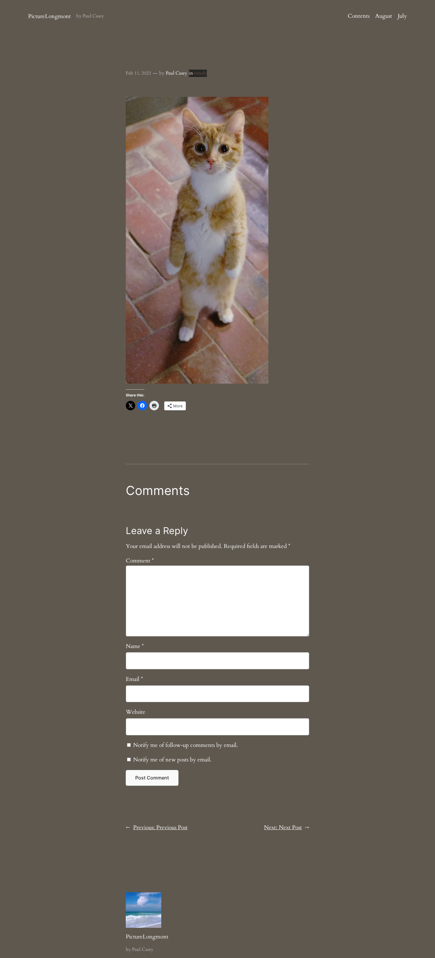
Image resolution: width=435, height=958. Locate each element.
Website (135, 712)
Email (134, 679)
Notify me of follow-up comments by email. (185, 745)
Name (135, 646)
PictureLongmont (49, 16)
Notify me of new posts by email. (172, 759)
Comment (140, 561)
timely (200, 73)
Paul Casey (176, 73)
